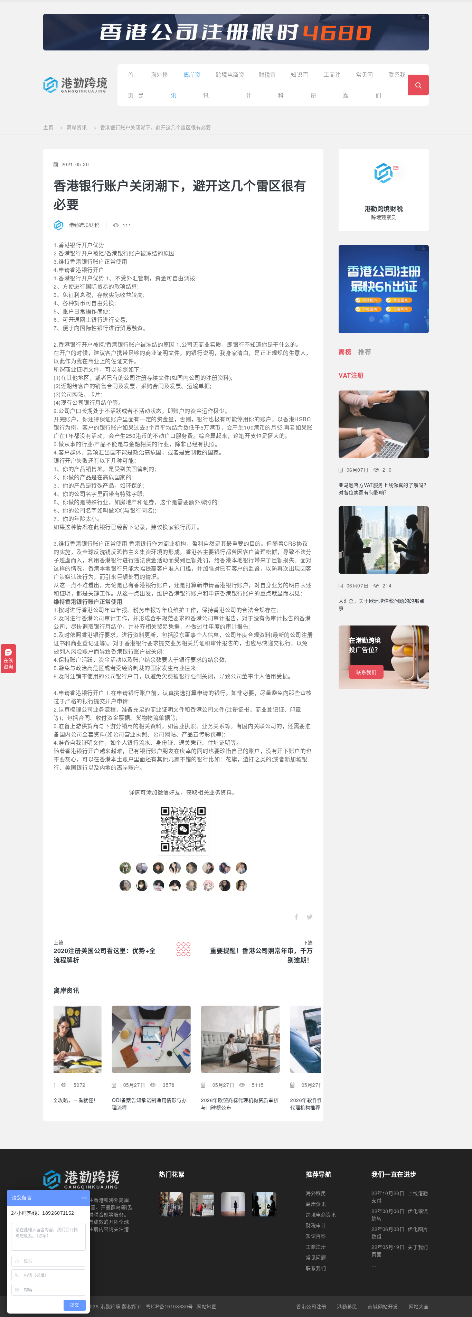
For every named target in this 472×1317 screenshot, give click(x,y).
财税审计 (316, 1225)
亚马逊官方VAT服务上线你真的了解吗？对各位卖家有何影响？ (383, 488)
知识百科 (316, 1235)
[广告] (236, 31)
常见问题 (316, 1257)
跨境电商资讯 (321, 1214)
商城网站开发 (383, 1306)
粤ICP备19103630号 (169, 1306)
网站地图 (207, 1306)
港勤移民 (347, 1306)
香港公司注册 (311, 1306)
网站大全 (419, 1306)
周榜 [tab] (345, 351)
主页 (48, 127)
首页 (131, 77)
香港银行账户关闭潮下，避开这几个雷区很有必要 (155, 127)
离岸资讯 (77, 127)
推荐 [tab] (364, 351)
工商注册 (316, 1246)
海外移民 (316, 1192)
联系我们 (366, 671)
